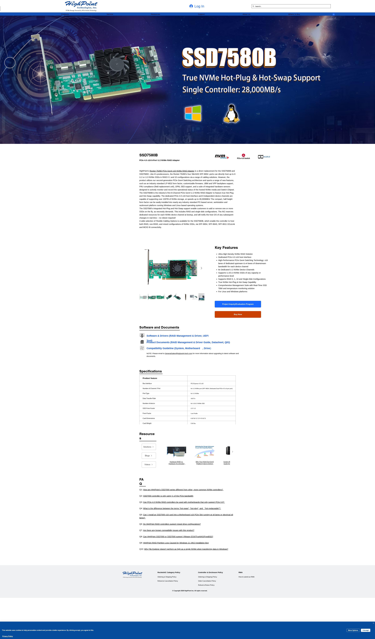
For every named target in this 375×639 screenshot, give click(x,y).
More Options (353, 630)
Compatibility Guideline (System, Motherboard (173, 348)
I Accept (366, 630)
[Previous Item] (159, 452)
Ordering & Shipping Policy (167, 577)
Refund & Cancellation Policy (168, 581)
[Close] (373, 623)
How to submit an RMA (246, 577)
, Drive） (207, 348)
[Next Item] (201, 268)
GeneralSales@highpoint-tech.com (178, 353)
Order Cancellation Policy (207, 581)
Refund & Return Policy (206, 585)
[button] (65, 14)
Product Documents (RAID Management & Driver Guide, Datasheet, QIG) (188, 342)
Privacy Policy (7, 636)
